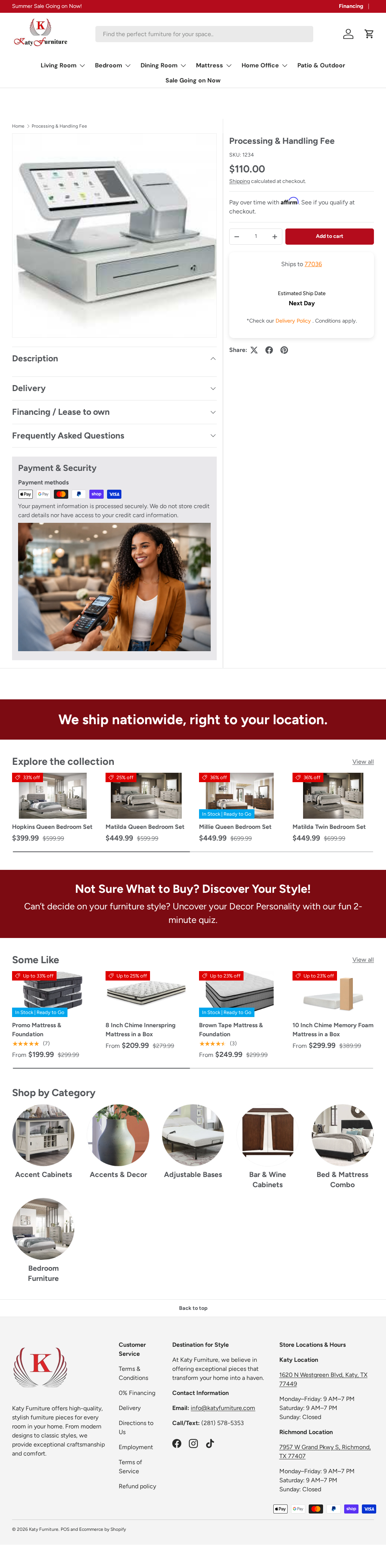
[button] (369, 34)
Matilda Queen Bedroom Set (145, 826)
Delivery (130, 1407)
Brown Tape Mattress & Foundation (231, 1030)
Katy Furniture (43, 1529)
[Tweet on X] (254, 350)
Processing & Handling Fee (59, 126)
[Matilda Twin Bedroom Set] (333, 796)
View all (363, 761)
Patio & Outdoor (321, 65)
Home (18, 126)
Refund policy (137, 1486)
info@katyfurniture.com (223, 1407)
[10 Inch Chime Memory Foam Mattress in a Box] (333, 994)
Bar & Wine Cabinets (267, 1179)
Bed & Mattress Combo (342, 1179)
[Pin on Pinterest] (284, 350)
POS (65, 1529)
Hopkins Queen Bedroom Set (52, 826)
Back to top (193, 1308)
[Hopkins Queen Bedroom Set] (52, 796)
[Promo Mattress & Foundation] (52, 994)
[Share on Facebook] (269, 350)
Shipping (239, 181)
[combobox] (204, 34)
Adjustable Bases (193, 1174)
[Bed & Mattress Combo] (343, 1135)
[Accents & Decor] (118, 1135)
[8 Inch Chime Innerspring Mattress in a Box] (146, 994)
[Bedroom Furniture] (43, 1229)
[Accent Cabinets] (43, 1135)
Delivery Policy (294, 320)
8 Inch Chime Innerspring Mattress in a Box (141, 1030)
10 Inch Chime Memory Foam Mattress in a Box (333, 1030)
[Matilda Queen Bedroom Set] (146, 796)
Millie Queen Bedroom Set (235, 826)
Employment (136, 1447)
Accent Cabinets (43, 1174)
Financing (351, 6)
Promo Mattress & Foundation (36, 1030)
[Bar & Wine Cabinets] (268, 1135)
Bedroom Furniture (43, 1273)
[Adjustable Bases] (193, 1135)
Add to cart (329, 236)
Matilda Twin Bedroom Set (329, 826)
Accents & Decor (118, 1174)
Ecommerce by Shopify (102, 1529)
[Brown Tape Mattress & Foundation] (239, 994)
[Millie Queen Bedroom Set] (239, 796)
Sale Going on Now (193, 80)
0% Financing (137, 1392)
